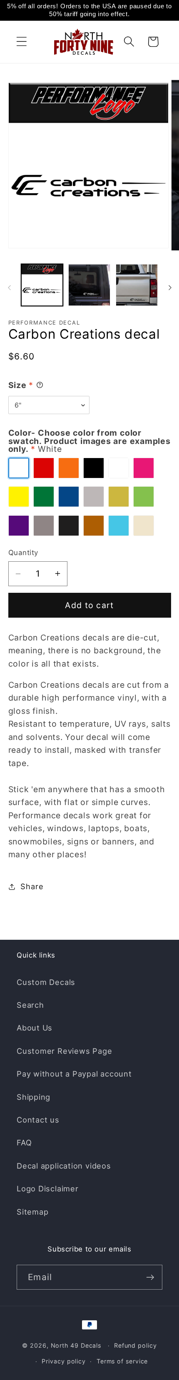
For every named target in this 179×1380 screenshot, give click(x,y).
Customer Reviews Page (64, 1050)
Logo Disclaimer (48, 1188)
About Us (34, 1027)
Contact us (38, 1119)
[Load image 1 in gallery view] (42, 285)
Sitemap (32, 1211)
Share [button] (31, 886)
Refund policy (135, 1345)
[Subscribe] (150, 1277)
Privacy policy (64, 1361)
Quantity (23, 552)
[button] (21, 41)
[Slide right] (170, 288)
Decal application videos (64, 1165)
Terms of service (122, 1361)
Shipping (33, 1096)
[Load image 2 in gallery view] (89, 285)
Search (30, 1004)
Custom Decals (46, 982)
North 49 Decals (76, 1345)
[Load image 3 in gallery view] (137, 285)
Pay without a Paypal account (74, 1073)
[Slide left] (9, 288)
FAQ (24, 1142)
